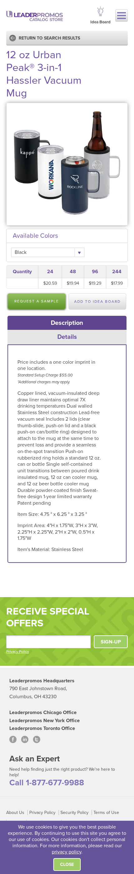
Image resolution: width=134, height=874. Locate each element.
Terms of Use (106, 812)
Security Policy (74, 812)
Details (67, 337)
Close (67, 864)
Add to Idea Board (97, 301)
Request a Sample (36, 301)
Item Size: (28, 514)
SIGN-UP (111, 642)
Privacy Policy (17, 651)
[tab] (67, 323)
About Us (15, 812)
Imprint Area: (32, 525)
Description (67, 323)
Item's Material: (34, 549)
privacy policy (66, 852)
